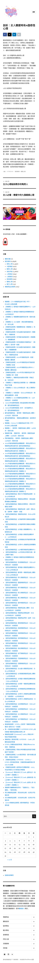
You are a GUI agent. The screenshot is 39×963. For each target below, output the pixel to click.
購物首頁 (6, 921)
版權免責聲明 (9, 875)
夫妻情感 (9, 266)
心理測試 (9, 274)
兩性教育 (17, 171)
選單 (34, 12)
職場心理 (9, 282)
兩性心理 (9, 264)
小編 (4, 171)
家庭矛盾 (9, 271)
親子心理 (9, 284)
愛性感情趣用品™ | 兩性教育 (10, 959)
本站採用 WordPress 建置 (27, 959)
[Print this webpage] (19, 34)
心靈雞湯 (9, 276)
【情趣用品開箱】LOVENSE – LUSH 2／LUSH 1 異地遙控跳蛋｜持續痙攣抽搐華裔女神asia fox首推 (20, 762)
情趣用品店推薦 (10, 287)
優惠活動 (8, 259)
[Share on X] (10, 34)
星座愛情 (9, 279)
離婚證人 (22, 908)
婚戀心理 (23, 171)
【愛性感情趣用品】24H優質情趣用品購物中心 (20, 550)
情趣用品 (6, 917)
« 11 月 (9, 860)
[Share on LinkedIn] (14, 34)
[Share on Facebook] (5, 34)
